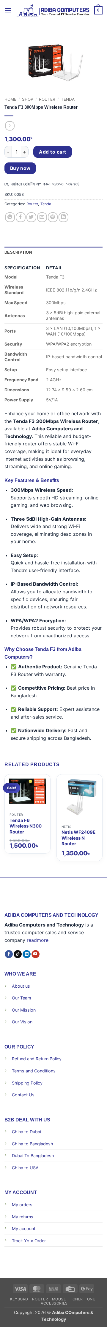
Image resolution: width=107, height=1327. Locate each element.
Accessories (54, 1303)
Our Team (21, 997)
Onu (91, 1299)
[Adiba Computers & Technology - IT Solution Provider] (53, 10)
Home (10, 99)
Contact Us (23, 1094)
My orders (22, 1204)
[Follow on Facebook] (9, 954)
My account (23, 1228)
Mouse (59, 1299)
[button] (8, 10)
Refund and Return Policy (37, 1058)
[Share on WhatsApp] (10, 217)
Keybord (19, 1299)
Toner (76, 1299)
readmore (37, 940)
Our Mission (24, 1009)
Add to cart (52, 152)
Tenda (68, 99)
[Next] (102, 780)
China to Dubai (26, 1131)
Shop (27, 99)
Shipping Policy (27, 1082)
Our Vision (22, 1021)
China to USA (25, 1167)
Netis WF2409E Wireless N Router (78, 837)
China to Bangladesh (32, 1143)
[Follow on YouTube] (36, 954)
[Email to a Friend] (42, 217)
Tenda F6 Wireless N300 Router (26, 826)
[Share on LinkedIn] (63, 217)
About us (21, 986)
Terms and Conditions (34, 1070)
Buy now (20, 168)
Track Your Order (29, 1240)
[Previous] (4, 780)
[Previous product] (9, 125)
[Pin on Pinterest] (53, 217)
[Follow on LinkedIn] (27, 954)
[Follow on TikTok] (18, 954)
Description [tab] (18, 252)
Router (47, 99)
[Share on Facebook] (21, 217)
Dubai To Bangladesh (33, 1155)
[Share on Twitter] (31, 217)
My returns (22, 1216)
